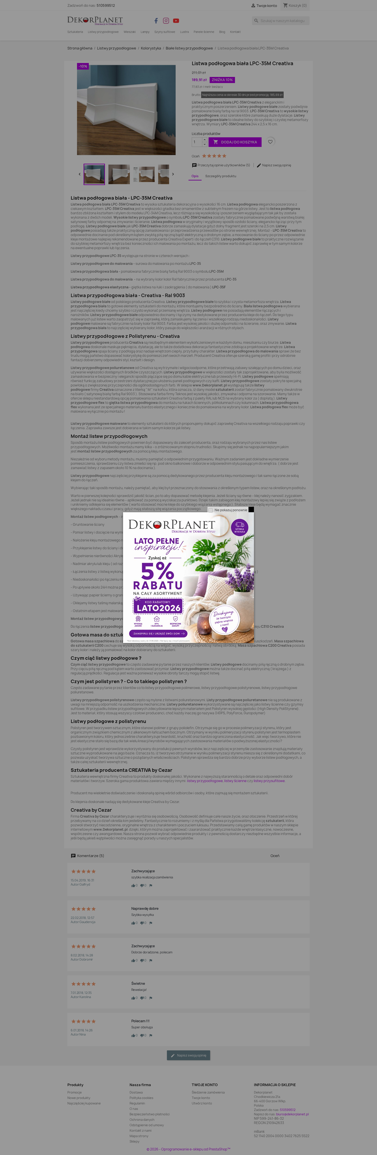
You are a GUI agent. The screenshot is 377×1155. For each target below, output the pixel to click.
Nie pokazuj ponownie (231, 510)
